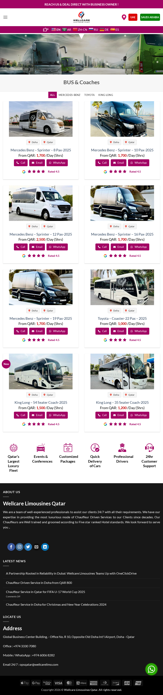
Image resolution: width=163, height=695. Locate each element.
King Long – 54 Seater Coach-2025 (41, 402)
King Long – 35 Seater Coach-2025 (122, 402)
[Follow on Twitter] (28, 547)
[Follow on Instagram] (19, 547)
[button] (5, 17)
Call (22, 162)
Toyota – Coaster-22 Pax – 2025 (122, 318)
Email (38, 162)
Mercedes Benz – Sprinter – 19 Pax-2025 (41, 318)
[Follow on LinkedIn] (45, 547)
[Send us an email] (36, 547)
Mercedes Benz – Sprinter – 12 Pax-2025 (41, 234)
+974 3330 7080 (24, 646)
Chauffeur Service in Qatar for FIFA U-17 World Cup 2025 (45, 592)
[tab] (52, 95)
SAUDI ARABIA (150, 17)
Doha (34, 142)
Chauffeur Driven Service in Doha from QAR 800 (39, 582)
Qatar (50, 142)
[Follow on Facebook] (11, 547)
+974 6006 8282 (43, 655)
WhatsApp (58, 162)
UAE (132, 17)
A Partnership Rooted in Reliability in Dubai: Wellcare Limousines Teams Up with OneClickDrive (71, 573)
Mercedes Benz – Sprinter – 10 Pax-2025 (122, 150)
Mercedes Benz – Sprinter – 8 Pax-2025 (41, 150)
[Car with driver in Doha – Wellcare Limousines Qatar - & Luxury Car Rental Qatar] (82, 17)
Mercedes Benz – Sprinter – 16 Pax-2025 (122, 234)
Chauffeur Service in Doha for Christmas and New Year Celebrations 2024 (56, 604)
